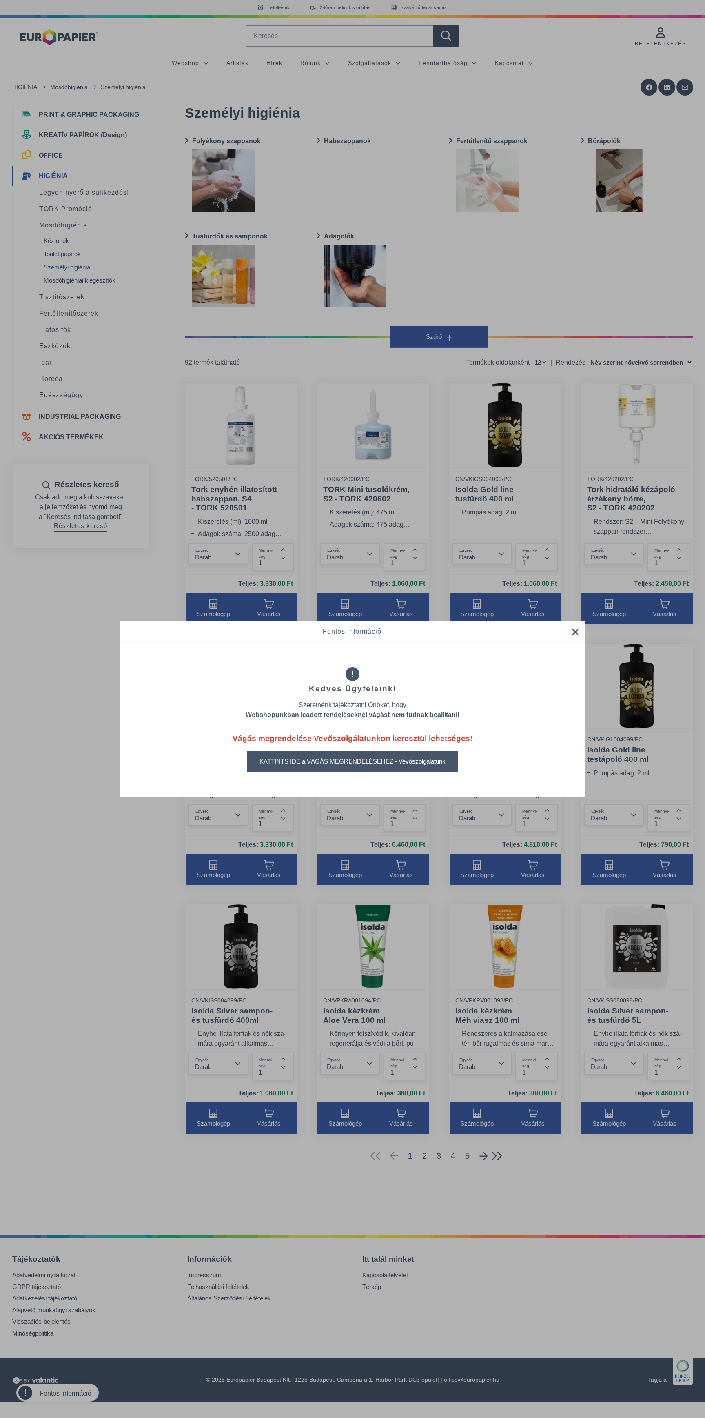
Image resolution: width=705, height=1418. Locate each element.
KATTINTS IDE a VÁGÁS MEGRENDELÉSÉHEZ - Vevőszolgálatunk (352, 761)
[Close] (575, 631)
